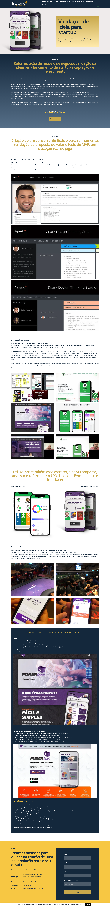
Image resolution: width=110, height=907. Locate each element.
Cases (56, 1)
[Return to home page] (19, 4)
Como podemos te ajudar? (71, 880)
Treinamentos (64, 1)
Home (44, 1)
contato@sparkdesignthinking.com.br (33, 888)
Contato (44, 4)
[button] (55, 119)
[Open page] (94, 6)
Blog (82, 1)
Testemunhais (75, 1)
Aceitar (88, 904)
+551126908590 (27, 885)
